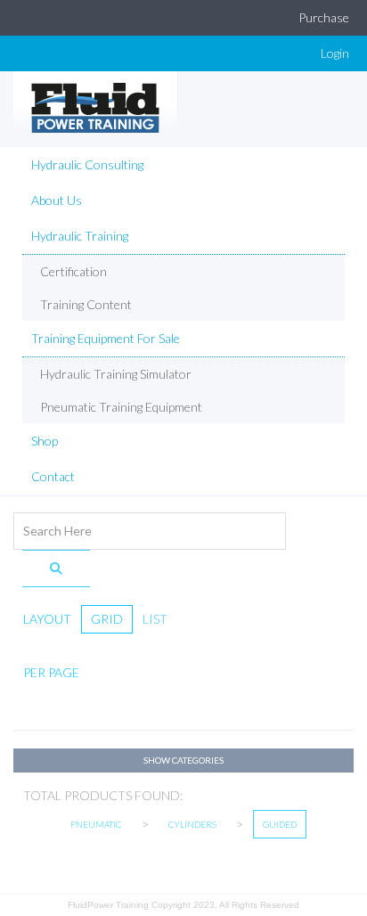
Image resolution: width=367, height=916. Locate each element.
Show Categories (183, 760)
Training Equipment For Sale (105, 338)
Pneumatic (96, 824)
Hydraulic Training (79, 235)
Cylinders (192, 824)
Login (335, 53)
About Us (56, 200)
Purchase (323, 17)
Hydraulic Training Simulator (116, 373)
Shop (44, 440)
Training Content (86, 304)
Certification (73, 271)
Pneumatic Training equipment (121, 406)
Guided (280, 824)
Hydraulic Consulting (87, 164)
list (155, 618)
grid (107, 618)
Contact (53, 476)
